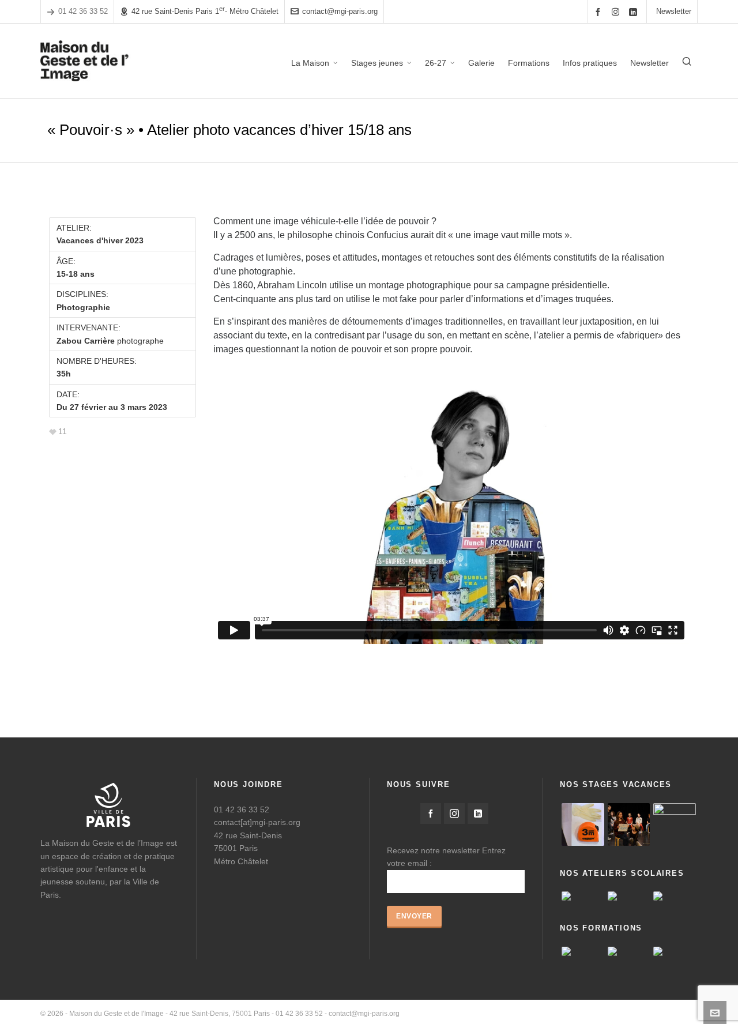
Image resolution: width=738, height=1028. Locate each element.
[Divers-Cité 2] (674, 824)
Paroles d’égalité (563, 1014)
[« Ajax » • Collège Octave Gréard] (583, 896)
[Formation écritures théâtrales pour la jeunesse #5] (583, 951)
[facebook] (599, 11)
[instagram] (617, 11)
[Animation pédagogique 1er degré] (674, 951)
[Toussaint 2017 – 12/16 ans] (629, 824)
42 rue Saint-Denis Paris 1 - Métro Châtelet (204, 11)
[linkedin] (635, 11)
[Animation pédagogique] (629, 951)
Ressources (618, 1014)
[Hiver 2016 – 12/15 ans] (583, 824)
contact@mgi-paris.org (340, 11)
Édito (521, 1014)
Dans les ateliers (671, 1014)
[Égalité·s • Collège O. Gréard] (629, 896)
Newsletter (673, 11)
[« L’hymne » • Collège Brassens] (674, 896)
